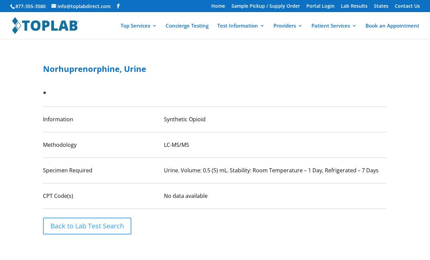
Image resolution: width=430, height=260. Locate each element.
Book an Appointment (392, 26)
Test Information (237, 26)
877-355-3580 (30, 6)
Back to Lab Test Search (87, 225)
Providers (284, 26)
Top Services (135, 26)
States (381, 6)
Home (218, 6)
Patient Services (330, 26)
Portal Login (320, 6)
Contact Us (407, 6)
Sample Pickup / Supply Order (265, 6)
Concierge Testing (187, 26)
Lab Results (354, 6)
